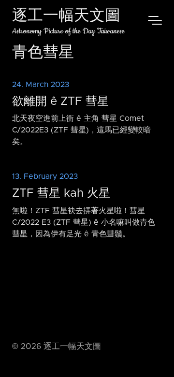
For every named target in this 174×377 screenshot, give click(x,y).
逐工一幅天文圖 (66, 16)
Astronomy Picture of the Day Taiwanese (68, 31)
